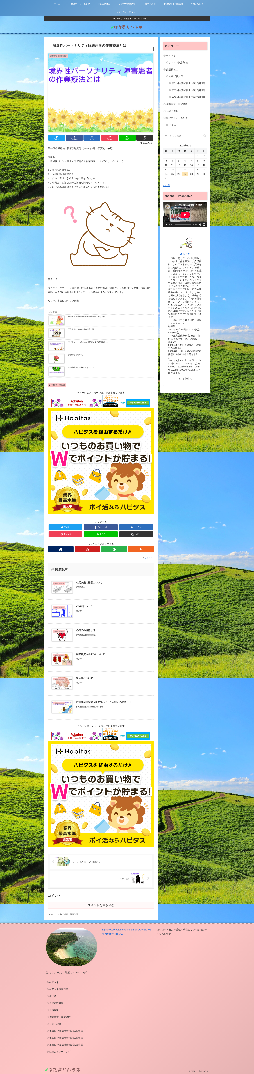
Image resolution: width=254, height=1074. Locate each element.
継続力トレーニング (177, 118)
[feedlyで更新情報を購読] (114, 549)
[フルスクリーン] (204, 224)
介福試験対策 (176, 76)
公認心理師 (172, 111)
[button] (204, 135)
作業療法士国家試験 (58, 385)
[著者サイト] (61, 549)
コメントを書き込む (100, 905)
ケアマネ (171, 55)
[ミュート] (199, 224)
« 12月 (166, 185)
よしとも (185, 253)
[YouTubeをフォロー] (87, 549)
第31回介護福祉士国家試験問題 (188, 83)
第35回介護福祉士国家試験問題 (188, 90)
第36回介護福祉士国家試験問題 (188, 97)
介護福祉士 (172, 69)
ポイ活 (172, 125)
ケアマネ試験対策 (178, 62)
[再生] (166, 224)
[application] (185, 214)
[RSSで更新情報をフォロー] (141, 549)
